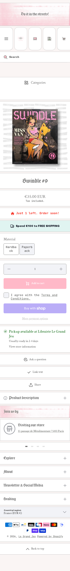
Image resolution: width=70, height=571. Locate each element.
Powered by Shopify (50, 536)
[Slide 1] (26, 446)
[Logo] (20, 38)
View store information (22, 347)
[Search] (3, 57)
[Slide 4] (44, 446)
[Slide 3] (38, 446)
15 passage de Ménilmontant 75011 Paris (41, 431)
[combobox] (35, 57)
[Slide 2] (32, 446)
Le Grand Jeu (27, 536)
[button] (63, 38)
